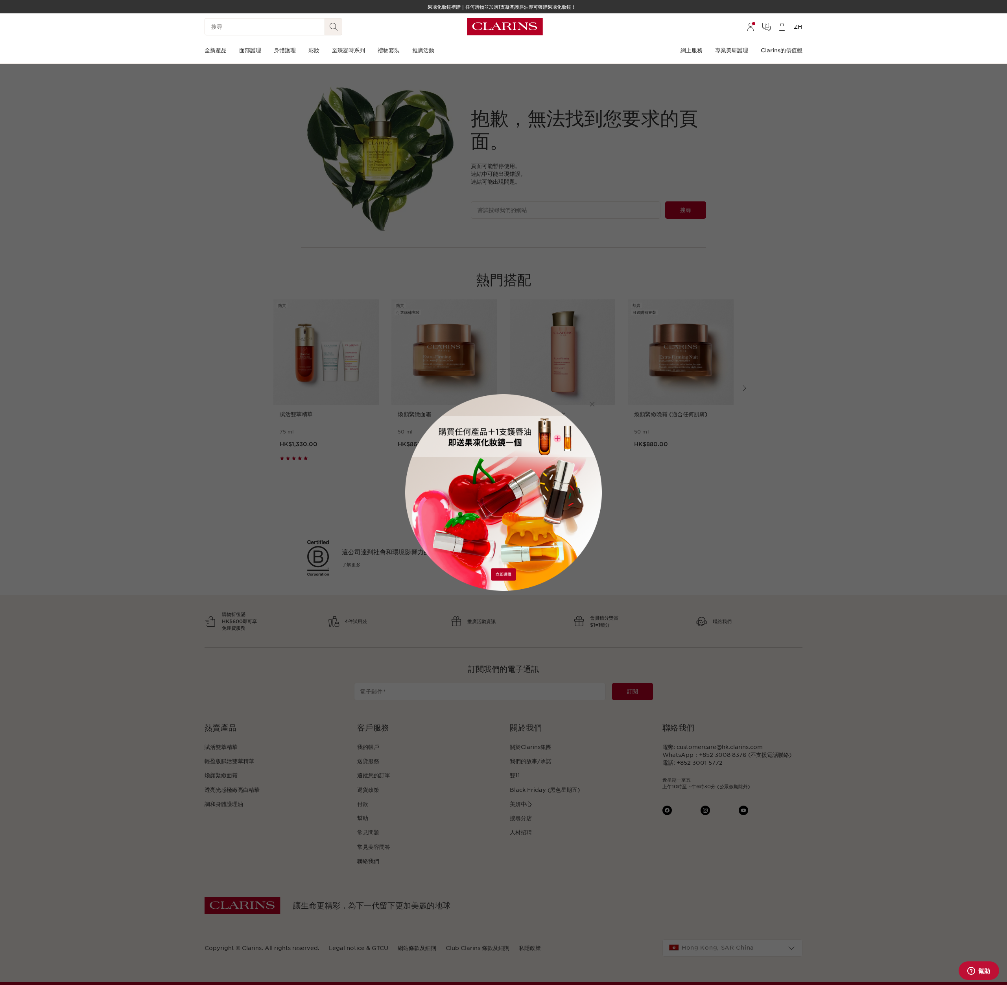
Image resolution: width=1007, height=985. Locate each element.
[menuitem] (750, 26)
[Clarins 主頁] (505, 26)
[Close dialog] (592, 404)
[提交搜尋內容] (333, 26)
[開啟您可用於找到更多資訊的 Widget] (978, 971)
